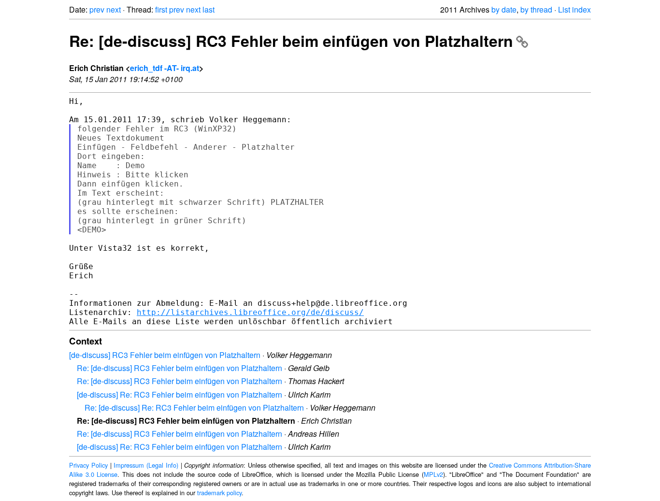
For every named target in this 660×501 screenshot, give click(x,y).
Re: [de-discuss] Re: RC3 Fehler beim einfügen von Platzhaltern (194, 407)
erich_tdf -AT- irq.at (164, 67)
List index (574, 9)
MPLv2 (433, 474)
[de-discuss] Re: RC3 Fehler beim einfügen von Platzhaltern (179, 394)
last (208, 9)
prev (96, 9)
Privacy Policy (88, 465)
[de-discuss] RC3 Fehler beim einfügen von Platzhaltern (164, 354)
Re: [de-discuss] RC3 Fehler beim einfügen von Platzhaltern (291, 40)
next (113, 9)
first (161, 9)
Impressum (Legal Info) (146, 465)
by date (504, 9)
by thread (536, 9)
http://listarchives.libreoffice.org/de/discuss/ (250, 312)
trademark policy (219, 492)
